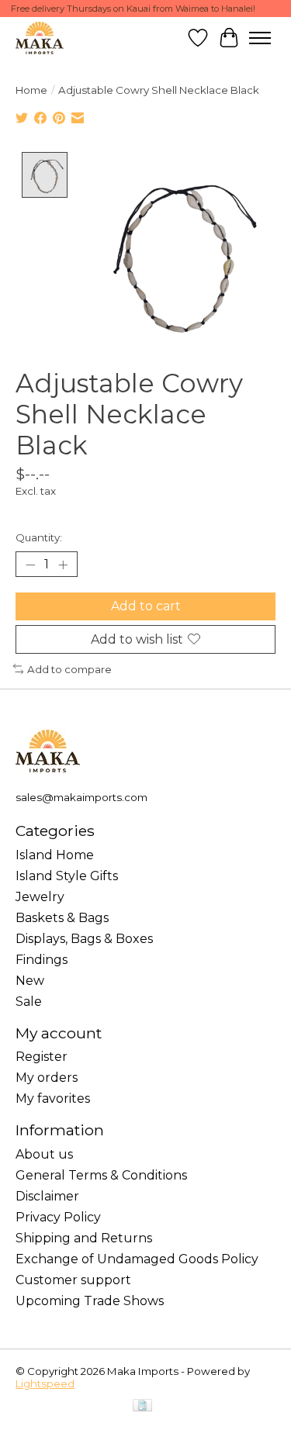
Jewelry (40, 896)
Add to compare (69, 669)
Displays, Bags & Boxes (84, 938)
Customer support (73, 1280)
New (30, 980)
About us (44, 1154)
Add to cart (146, 606)
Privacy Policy (58, 1217)
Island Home (55, 855)
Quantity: (39, 537)
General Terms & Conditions (101, 1175)
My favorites (53, 1098)
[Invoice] (142, 1406)
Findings (42, 959)
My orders (47, 1077)
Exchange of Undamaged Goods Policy (137, 1259)
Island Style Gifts (67, 876)
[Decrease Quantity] (30, 564)
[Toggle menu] (259, 38)
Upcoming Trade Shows (90, 1301)
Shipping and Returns (84, 1238)
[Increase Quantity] (63, 564)
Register (42, 1056)
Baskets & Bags (62, 917)
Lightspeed (45, 1383)
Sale (29, 1001)
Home (31, 90)
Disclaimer (47, 1196)
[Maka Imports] (40, 38)
